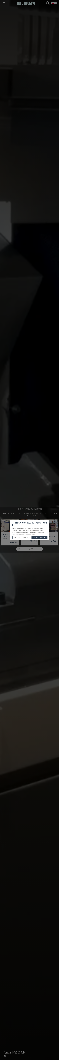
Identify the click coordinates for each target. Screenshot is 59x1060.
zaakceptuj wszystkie (39, 537)
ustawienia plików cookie (22, 537)
